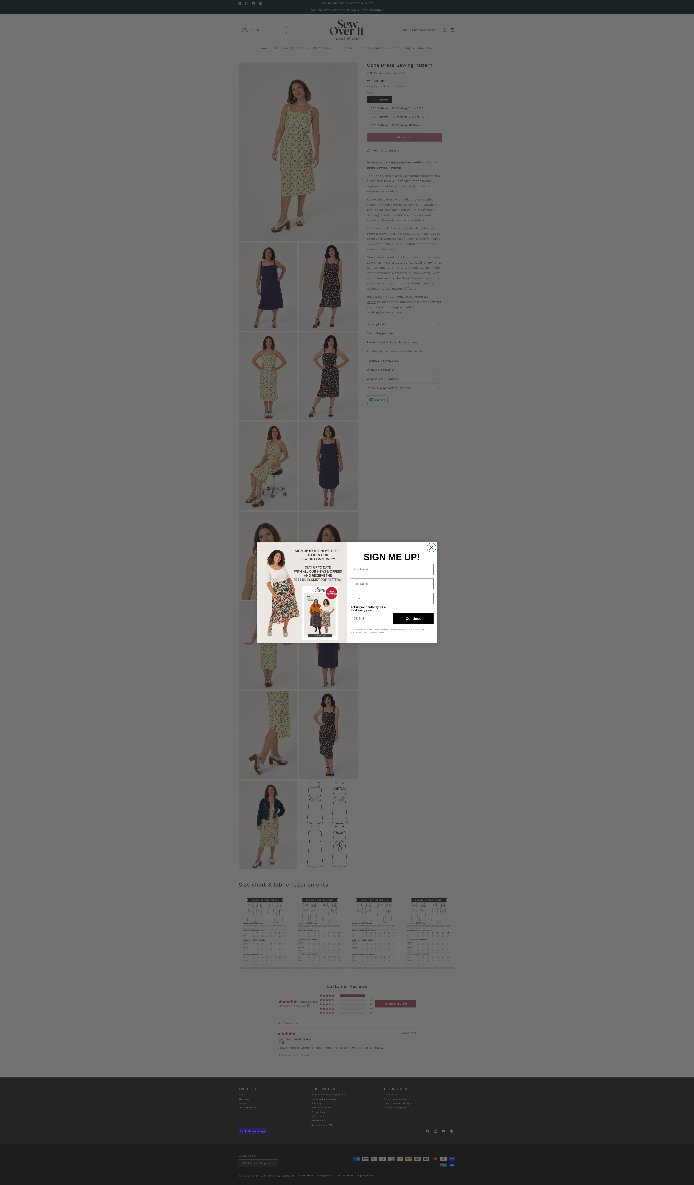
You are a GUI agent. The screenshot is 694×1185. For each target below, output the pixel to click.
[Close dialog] (431, 547)
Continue (413, 619)
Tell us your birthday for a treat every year (368, 609)
